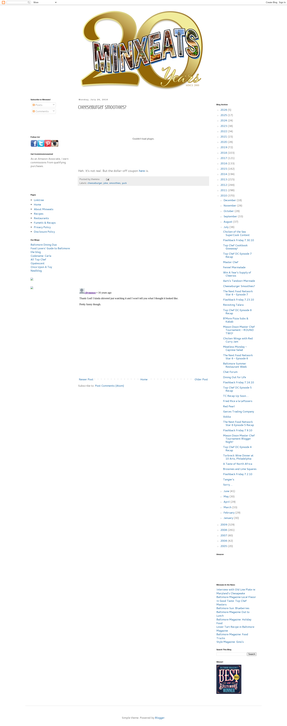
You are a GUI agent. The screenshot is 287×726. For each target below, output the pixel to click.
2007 (224, 535)
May (226, 496)
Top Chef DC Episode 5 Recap (237, 388)
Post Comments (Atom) (109, 385)
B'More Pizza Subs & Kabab (235, 319)
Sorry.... (228, 484)
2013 (224, 179)
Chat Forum (230, 372)
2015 (224, 169)
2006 (224, 541)
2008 (224, 530)
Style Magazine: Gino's (230, 642)
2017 (224, 158)
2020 (224, 142)
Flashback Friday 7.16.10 (238, 382)
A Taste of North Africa (237, 464)
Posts (38, 105)
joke (105, 183)
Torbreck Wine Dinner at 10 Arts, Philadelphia (238, 456)
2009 (224, 524)
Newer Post (86, 379)
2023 (224, 126)
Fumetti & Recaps (45, 222)
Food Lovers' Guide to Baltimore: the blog (50, 250)
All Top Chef (38, 259)
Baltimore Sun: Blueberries (232, 608)
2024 (224, 120)
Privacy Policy (42, 227)
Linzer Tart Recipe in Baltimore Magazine (235, 628)
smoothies (115, 183)
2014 (224, 174)
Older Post (201, 379)
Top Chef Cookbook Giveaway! (235, 246)
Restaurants (41, 218)
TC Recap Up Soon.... (236, 396)
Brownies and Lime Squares (239, 469)
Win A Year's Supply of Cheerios (237, 273)
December (230, 200)
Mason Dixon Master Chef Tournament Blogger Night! (239, 438)
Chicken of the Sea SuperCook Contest (236, 233)
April (227, 502)
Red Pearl (229, 406)
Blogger (160, 718)
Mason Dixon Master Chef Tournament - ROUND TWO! (239, 330)
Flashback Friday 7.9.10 (237, 430)
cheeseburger (95, 183)
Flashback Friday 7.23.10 (238, 299)
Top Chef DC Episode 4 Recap (237, 448)
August (228, 221)
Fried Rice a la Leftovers (237, 401)
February (229, 512)
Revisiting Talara (233, 305)
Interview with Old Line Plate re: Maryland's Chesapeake (236, 591)
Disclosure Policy (44, 231)
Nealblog (36, 270)
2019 (224, 147)
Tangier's (228, 479)
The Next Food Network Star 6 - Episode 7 (238, 292)
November (230, 205)
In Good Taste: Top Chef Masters (231, 602)
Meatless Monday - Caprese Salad (235, 348)
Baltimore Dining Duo (44, 244)
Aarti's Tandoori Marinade (239, 281)
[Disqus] (143, 238)
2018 (224, 153)
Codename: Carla (41, 256)
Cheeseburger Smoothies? (239, 286)
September (231, 216)
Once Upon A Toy (41, 267)
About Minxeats (43, 209)
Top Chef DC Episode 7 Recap (237, 255)
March (228, 507)
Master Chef (230, 262)
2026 (224, 110)
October (229, 211)
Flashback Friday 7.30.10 (238, 240)
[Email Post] (107, 179)
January (229, 518)
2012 (224, 185)
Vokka (227, 416)
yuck (124, 183)
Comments (42, 111)
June (227, 491)
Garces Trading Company (238, 411)
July (226, 227)
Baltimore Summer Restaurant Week (235, 365)
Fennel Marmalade (234, 267)
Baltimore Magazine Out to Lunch (232, 613)
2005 (224, 546)
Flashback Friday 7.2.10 (237, 474)
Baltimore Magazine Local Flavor (236, 597)
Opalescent (38, 263)
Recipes (38, 213)
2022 (224, 131)
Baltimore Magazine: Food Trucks (232, 636)
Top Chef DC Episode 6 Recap (237, 311)
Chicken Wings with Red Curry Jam (238, 339)
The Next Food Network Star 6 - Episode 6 (238, 356)
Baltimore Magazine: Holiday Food (233, 621)
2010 (224, 195)
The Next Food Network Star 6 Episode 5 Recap (238, 423)
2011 (224, 190)
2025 (224, 115)
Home (143, 379)
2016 (224, 163)
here (142, 171)
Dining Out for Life (234, 377)
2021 (224, 136)
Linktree (39, 200)
